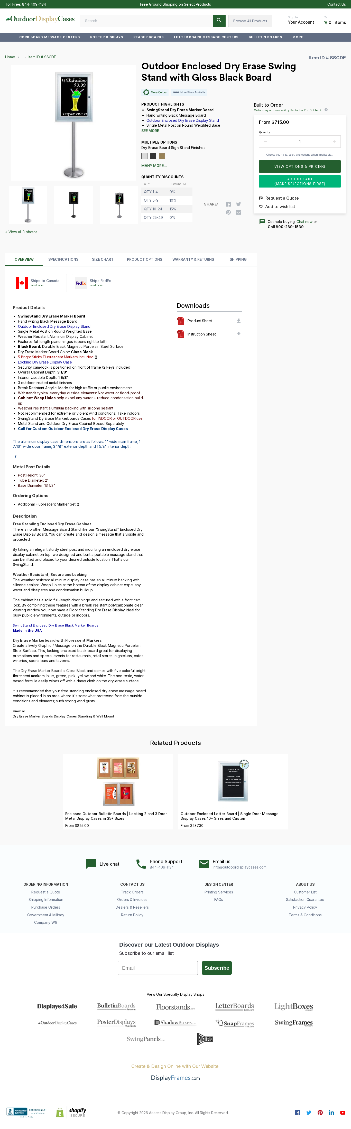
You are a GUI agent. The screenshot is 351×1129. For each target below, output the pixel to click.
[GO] (219, 21)
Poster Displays (106, 37)
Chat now (304, 221)
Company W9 (45, 922)
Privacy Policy (305, 907)
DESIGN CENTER (219, 884)
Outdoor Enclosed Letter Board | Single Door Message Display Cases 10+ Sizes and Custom (230, 816)
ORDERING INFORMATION (45, 884)
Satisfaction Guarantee (305, 899)
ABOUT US (305, 884)
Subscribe (217, 968)
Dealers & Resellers (132, 907)
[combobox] (153, 21)
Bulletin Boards (265, 37)
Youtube (343, 1112)
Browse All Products (250, 21)
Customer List (305, 892)
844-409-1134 (34, 4)
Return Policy (132, 915)
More (297, 37)
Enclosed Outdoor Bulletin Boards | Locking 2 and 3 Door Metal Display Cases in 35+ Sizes (116, 816)
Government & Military (45, 915)
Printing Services (219, 892)
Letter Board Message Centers (206, 37)
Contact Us (336, 4)
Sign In (293, 17)
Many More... (154, 166)
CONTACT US (132, 884)
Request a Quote (45, 892)
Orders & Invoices (132, 899)
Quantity (264, 132)
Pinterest (320, 1112)
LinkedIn (331, 1112)
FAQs (218, 899)
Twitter (309, 1112)
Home (10, 57)
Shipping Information (46, 899)
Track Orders (132, 892)
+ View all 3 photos (21, 232)
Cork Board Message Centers (49, 37)
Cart (327, 17)
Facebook (297, 1112)
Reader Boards (148, 37)
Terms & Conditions (305, 915)
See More (150, 131)
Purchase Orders (45, 907)
